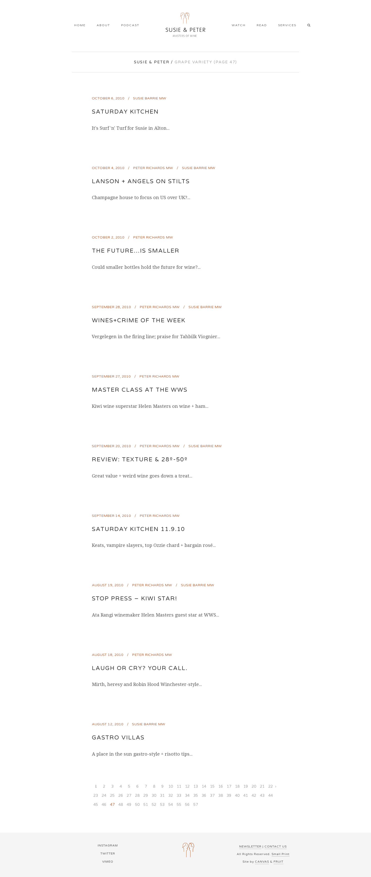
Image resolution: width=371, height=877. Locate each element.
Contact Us (275, 846)
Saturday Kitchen (125, 111)
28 (137, 795)
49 (129, 804)
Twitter (107, 853)
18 (237, 786)
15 (212, 786)
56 (187, 804)
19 (245, 786)
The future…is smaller (135, 250)
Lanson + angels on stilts (141, 181)
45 (95, 804)
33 (179, 795)
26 (120, 795)
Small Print (280, 854)
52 (154, 804)
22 (270, 786)
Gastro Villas (118, 737)
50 (137, 804)
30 (154, 795)
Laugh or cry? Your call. (140, 668)
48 (120, 804)
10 (170, 786)
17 (229, 786)
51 (145, 804)
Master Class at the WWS (140, 389)
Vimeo (107, 861)
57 (195, 804)
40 (237, 795)
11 (179, 786)
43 (262, 795)
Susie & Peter (151, 62)
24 (104, 795)
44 (270, 795)
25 (112, 795)
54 (170, 804)
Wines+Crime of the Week (139, 320)
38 (220, 795)
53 (162, 804)
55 (179, 804)
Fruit (278, 861)
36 (204, 795)
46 (104, 804)
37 (212, 795)
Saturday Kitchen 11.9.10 (138, 529)
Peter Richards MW (153, 168)
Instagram (108, 845)
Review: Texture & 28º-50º (140, 459)
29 (145, 795)
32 (170, 795)
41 (245, 795)
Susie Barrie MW (149, 98)
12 (187, 786)
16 (220, 786)
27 (129, 795)
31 (162, 795)
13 (195, 786)
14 (204, 786)
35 (195, 795)
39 (229, 795)
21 (262, 786)
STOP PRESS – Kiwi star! (134, 598)
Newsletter (250, 846)
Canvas (262, 861)
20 (254, 786)
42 (254, 795)
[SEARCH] (310, 25)
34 (187, 795)
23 (95, 795)
